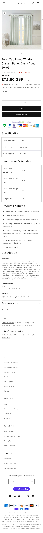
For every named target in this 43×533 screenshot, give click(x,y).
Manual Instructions (11, 409)
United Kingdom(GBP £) (12, 367)
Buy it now (21, 109)
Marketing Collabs (10, 468)
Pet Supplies (8, 382)
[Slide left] (17, 53)
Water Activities (9, 386)
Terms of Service (9, 446)
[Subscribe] (32, 481)
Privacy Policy (8, 441)
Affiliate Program (10, 463)
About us (7, 418)
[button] (4, 3)
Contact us (7, 413)
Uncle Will (19, 513)
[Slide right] (26, 53)
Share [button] (6, 310)
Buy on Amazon (21, 115)
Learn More (28, 325)
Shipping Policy (9, 431)
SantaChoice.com (8, 323)
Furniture (7, 377)
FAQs (5, 404)
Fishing (6, 391)
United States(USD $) (11, 363)
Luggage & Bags (9, 372)
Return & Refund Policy (12, 436)
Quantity (4, 91)
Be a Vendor (8, 459)
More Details (6, 338)
